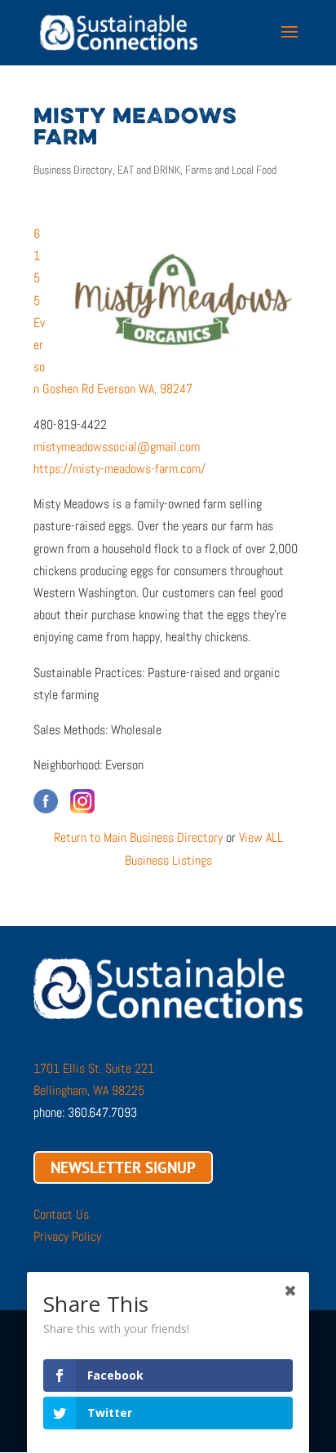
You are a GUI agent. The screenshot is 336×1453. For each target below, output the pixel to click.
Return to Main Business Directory (138, 837)
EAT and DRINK (148, 169)
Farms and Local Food (230, 169)
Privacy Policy (67, 1236)
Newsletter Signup (123, 1167)
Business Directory (73, 169)
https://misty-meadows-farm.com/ (119, 468)
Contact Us (61, 1214)
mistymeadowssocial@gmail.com (116, 446)
